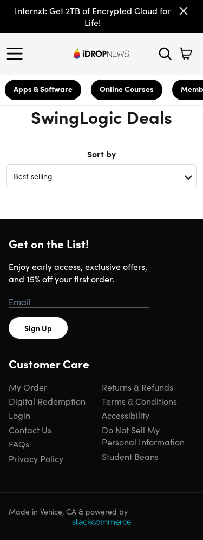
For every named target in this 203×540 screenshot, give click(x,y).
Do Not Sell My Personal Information (143, 435)
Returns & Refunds (137, 387)
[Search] (165, 53)
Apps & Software (43, 88)
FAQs (19, 444)
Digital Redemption (47, 401)
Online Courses (127, 88)
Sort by (101, 154)
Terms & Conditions (139, 401)
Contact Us (30, 430)
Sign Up (38, 327)
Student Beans (130, 456)
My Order (28, 387)
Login (19, 415)
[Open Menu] (17, 53)
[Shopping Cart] (186, 54)
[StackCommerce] (101, 521)
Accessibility (125, 415)
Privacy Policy (36, 458)
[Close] (184, 11)
